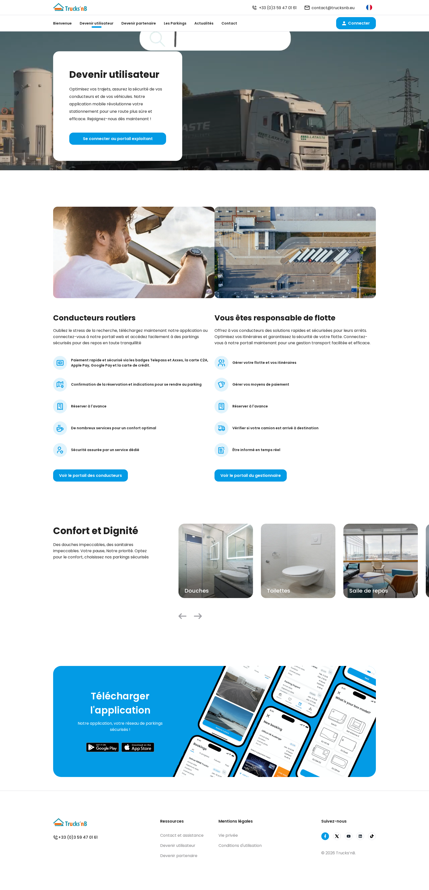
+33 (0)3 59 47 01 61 (278, 8)
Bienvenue (62, 23)
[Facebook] (325, 837)
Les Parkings (175, 23)
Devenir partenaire (138, 23)
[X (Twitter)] (337, 837)
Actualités (204, 23)
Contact (229, 23)
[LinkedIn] (360, 837)
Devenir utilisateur (96, 23)
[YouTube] (349, 837)
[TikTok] (372, 837)
